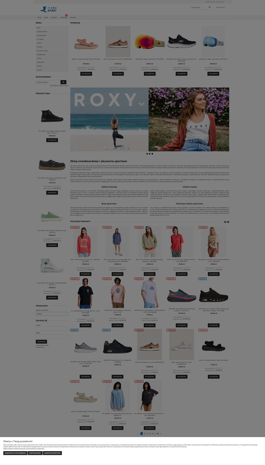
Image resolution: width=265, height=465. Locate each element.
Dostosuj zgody (35, 453)
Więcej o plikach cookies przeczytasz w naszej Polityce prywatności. (23, 448)
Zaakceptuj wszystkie (52, 453)
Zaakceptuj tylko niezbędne (15, 453)
